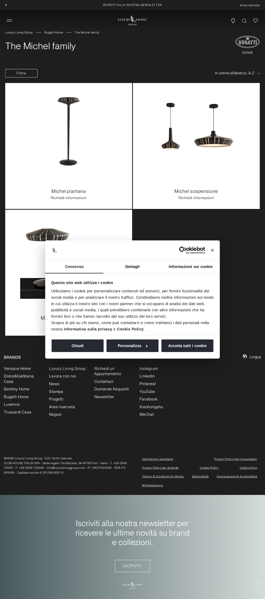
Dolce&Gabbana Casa (19, 379)
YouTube (147, 391)
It (6, 5)
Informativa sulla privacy (88, 329)
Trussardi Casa (17, 412)
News (54, 383)
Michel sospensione (196, 191)
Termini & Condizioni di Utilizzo (163, 476)
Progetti (56, 399)
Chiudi (78, 345)
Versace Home (17, 368)
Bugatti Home (53, 32)
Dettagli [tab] (132, 266)
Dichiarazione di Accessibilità (237, 476)
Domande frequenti (111, 389)
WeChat (146, 414)
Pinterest (147, 383)
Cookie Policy (130, 329)
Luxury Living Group (19, 32)
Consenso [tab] (74, 266)
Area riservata (62, 406)
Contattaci (103, 381)
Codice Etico (248, 468)
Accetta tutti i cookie (187, 345)
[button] (9, 20)
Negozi (55, 414)
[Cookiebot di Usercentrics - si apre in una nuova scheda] (188, 250)
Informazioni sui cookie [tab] (191, 266)
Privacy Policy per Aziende (160, 468)
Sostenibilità (200, 476)
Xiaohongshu (151, 406)
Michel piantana (68, 191)
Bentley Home (16, 389)
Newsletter (104, 396)
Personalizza (129, 345)
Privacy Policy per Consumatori (235, 459)
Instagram (148, 368)
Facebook (148, 399)
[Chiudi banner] (212, 250)
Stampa (56, 391)
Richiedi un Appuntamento (107, 371)
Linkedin (147, 376)
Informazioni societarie (157, 459)
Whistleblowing (152, 485)
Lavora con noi (62, 376)
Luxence (12, 404)
